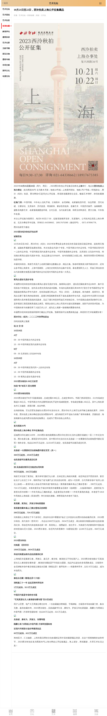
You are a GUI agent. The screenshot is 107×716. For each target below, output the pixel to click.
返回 (5, 3)
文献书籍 (6, 48)
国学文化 (6, 71)
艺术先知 (53, 3)
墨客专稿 (6, 59)
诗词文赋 (6, 65)
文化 (32, 714)
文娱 (96, 714)
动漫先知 (6, 76)
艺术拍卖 (6, 20)
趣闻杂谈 (6, 37)
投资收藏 (6, 26)
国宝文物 (6, 54)
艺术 (53, 714)
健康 (75, 714)
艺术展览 (6, 15)
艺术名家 (6, 43)
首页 (11, 714)
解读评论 (6, 31)
